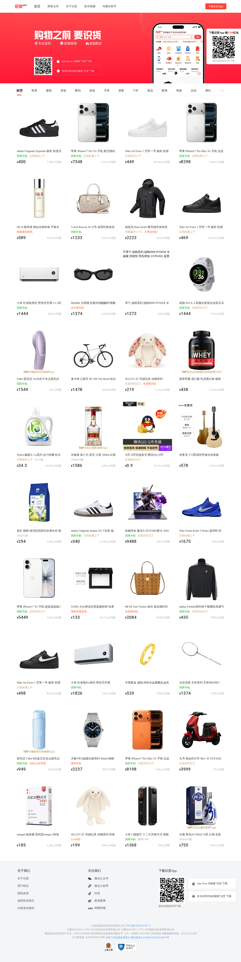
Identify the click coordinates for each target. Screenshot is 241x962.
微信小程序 (101, 885)
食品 (150, 90)
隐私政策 (23, 893)
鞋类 (34, 90)
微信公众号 (101, 878)
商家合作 (53, 6)
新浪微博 (100, 900)
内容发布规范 (25, 908)
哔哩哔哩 (100, 908)
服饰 (49, 90)
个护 (135, 90)
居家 (121, 90)
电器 (179, 90)
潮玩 (208, 90)
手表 (107, 90)
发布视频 (89, 6)
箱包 (92, 90)
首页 (37, 6)
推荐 (19, 90)
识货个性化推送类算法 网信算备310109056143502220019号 (137, 937)
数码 (78, 90)
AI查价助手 (109, 6)
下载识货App (216, 6)
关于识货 (71, 6)
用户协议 (23, 885)
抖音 (97, 893)
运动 (193, 90)
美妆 (63, 90)
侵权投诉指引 (25, 900)
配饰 (164, 90)
